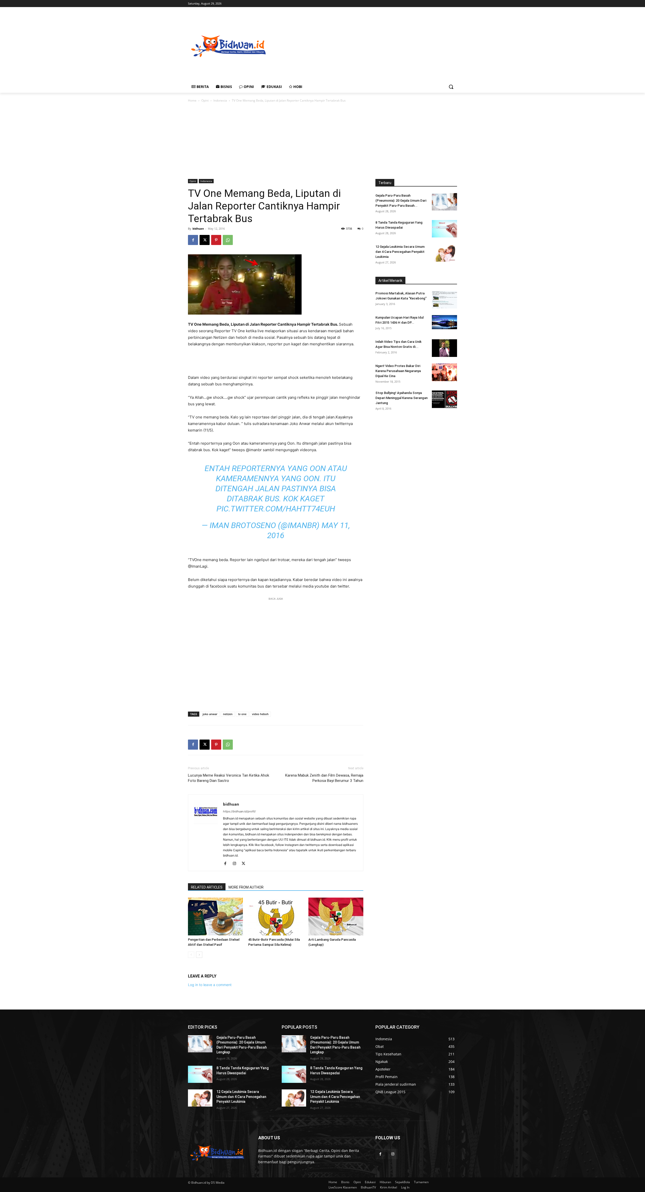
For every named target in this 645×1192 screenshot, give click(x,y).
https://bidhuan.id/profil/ (239, 811)
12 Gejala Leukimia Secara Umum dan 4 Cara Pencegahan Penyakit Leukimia (400, 252)
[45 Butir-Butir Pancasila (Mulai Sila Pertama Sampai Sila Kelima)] (275, 916)
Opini (205, 100)
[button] (451, 87)
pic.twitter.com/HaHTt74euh (275, 508)
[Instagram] (236, 864)
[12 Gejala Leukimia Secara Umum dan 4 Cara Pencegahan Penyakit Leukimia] (444, 253)
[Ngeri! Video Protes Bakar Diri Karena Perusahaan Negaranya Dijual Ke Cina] (444, 372)
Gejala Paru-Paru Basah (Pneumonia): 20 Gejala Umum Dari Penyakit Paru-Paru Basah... (400, 200)
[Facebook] (193, 240)
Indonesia (220, 100)
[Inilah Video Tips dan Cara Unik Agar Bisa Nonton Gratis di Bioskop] (444, 348)
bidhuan (198, 228)
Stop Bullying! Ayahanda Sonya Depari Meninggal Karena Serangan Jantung (401, 398)
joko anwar (210, 714)
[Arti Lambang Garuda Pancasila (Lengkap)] (335, 916)
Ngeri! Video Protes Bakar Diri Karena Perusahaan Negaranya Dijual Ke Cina (398, 371)
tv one (242, 714)
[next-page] (199, 955)
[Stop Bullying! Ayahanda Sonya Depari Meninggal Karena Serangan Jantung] (444, 399)
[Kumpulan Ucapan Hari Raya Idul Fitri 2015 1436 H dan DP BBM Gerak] (444, 322)
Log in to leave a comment (210, 985)
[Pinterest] (216, 240)
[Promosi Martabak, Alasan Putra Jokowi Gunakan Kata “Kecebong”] (444, 300)
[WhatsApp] (228, 240)
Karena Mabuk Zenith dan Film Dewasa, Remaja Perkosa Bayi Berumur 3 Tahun (324, 778)
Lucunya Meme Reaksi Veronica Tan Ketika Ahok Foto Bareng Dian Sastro (228, 778)
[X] (205, 240)
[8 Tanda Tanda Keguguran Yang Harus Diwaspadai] (444, 228)
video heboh (260, 714)
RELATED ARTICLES (206, 887)
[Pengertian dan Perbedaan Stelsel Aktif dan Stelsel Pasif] (215, 916)
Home (192, 100)
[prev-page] (191, 955)
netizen (228, 714)
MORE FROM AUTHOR (246, 887)
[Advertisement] (391, 45)
